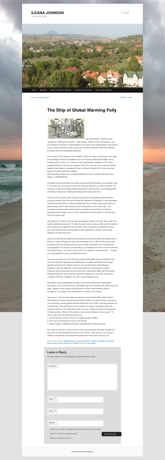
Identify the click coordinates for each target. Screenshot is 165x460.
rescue (54, 343)
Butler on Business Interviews (60, 90)
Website (52, 422)
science (60, 343)
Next (131, 97)
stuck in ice (68, 343)
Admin (76, 343)
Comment (53, 366)
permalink (92, 343)
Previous (123, 97)
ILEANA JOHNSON (47, 12)
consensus (94, 341)
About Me (43, 90)
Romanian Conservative (83, 90)
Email (52, 411)
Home (34, 90)
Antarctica (86, 341)
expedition (102, 341)
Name (52, 399)
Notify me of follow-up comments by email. (64, 433)
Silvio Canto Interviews (104, 90)
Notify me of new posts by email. (60, 438)
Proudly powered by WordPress (82, 451)
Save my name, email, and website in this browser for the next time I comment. (75, 429)
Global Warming (68, 341)
